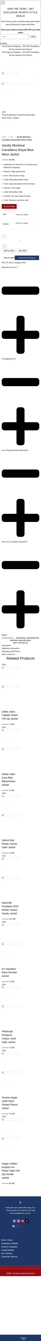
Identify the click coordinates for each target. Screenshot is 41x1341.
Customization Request (27, 258)
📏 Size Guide (9, 206)
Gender (6, 224)
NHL (12, 137)
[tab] (8, 638)
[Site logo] (10, 75)
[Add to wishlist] (11, 707)
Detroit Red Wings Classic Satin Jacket (9, 844)
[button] (20, 121)
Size (4, 214)
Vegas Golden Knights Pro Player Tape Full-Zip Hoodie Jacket (11, 1170)
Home (4, 137)
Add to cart (9, 251)
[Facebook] (14, 1221)
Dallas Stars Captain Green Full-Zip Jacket (10, 715)
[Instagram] (18, 1221)
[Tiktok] (27, 1221)
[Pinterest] (22, 1221)
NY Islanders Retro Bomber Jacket (9, 972)
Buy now (22, 251)
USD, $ (4, 64)
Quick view (4, 707)
